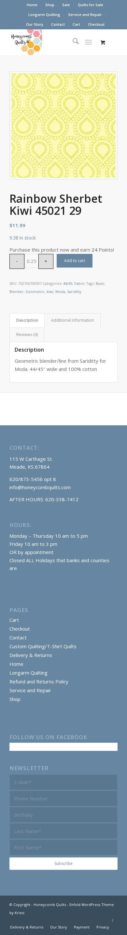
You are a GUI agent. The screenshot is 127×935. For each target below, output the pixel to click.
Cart (76, 24)
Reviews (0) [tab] (27, 334)
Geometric (35, 291)
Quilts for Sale (90, 4)
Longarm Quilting (44, 14)
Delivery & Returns (30, 655)
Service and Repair (85, 14)
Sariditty (74, 291)
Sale (66, 4)
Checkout (96, 24)
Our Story (34, 24)
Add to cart (74, 260)
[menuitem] (32, 5)
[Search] (72, 42)
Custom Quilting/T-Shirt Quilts (43, 646)
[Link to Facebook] (113, 920)
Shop (49, 4)
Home (32, 4)
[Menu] (88, 42)
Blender (16, 291)
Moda (60, 291)
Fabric (79, 283)
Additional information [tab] (72, 320)
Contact (58, 24)
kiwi (50, 291)
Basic (100, 283)
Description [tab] (27, 320)
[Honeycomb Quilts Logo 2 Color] (52, 42)
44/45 (67, 283)
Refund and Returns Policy (38, 681)
